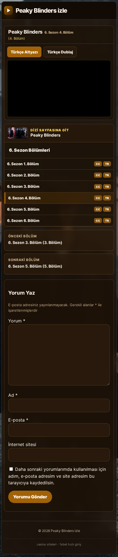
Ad (13, 395)
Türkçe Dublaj (60, 52)
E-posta (18, 420)
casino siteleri (47, 544)
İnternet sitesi (22, 444)
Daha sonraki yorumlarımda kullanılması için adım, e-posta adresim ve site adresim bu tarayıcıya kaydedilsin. (57, 476)
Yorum (16, 321)
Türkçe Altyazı (24, 52)
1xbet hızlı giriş (70, 544)
